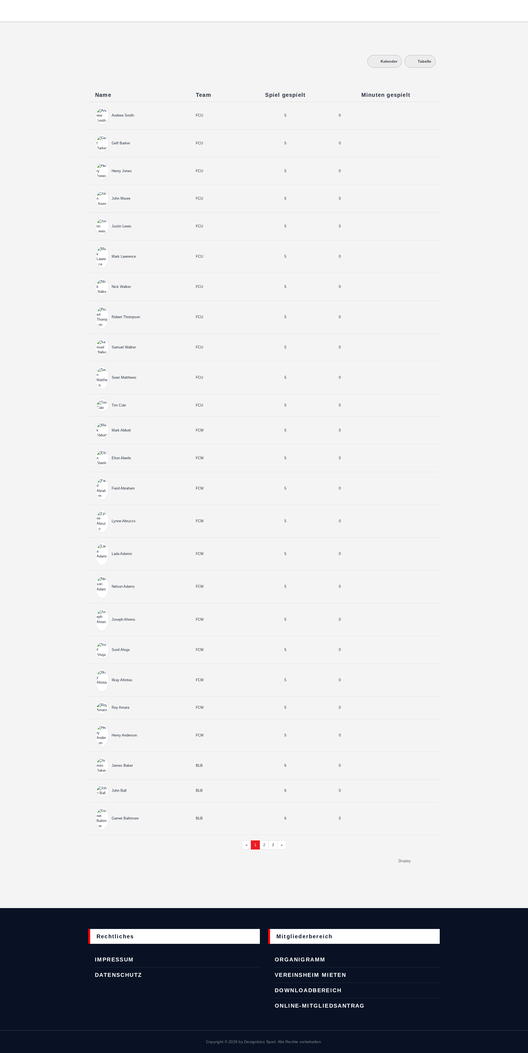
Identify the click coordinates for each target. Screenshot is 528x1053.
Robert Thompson (126, 317)
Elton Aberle (121, 458)
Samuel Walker (124, 347)
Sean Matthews (124, 377)
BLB (199, 765)
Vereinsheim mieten (310, 975)
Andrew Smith (123, 115)
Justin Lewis (121, 226)
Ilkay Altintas (122, 680)
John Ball (119, 790)
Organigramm (300, 959)
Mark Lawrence (124, 256)
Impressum (114, 959)
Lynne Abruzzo (123, 521)
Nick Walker (121, 287)
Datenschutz (118, 975)
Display (404, 861)
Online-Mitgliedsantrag (320, 1006)
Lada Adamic (122, 554)
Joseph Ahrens (123, 619)
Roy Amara (120, 707)
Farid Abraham (123, 488)
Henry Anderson (124, 735)
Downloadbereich (308, 990)
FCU (199, 115)
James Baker (122, 765)
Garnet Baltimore (125, 818)
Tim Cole (119, 405)
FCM (200, 430)
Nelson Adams (123, 586)
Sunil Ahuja (121, 650)
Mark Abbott (121, 430)
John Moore (121, 198)
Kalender (389, 61)
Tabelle (424, 61)
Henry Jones (122, 171)
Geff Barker (121, 143)
